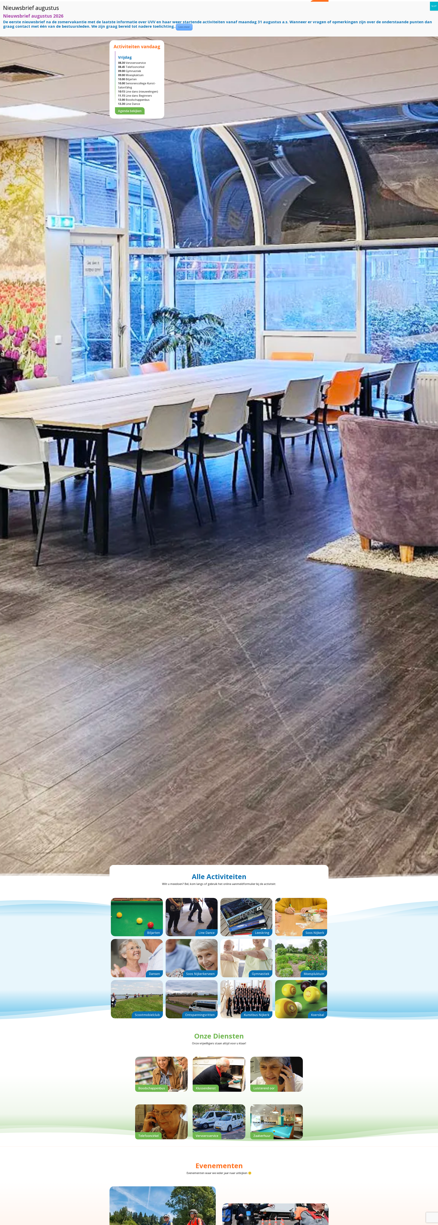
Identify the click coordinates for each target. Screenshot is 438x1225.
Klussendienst (206, 1088)
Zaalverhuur (261, 1136)
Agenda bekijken (129, 111)
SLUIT (434, 6)
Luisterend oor (264, 1088)
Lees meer (184, 26)
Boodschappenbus (151, 1088)
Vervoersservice (207, 1136)
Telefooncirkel (148, 1136)
